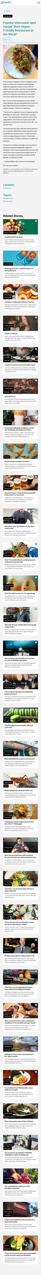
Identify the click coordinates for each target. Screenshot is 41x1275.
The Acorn (18, 108)
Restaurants (7, 16)
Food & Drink (8, 198)
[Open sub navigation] (38, 2)
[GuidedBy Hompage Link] (6, 2)
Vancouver (7, 188)
